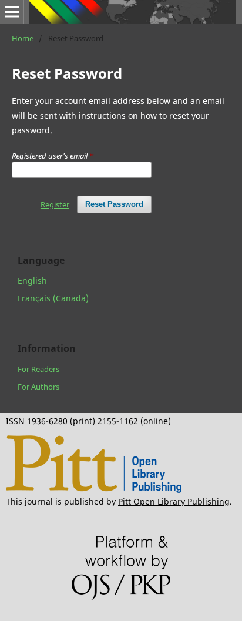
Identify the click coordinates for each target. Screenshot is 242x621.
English (32, 280)
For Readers (38, 369)
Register (55, 204)
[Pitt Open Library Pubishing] (94, 489)
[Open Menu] (11, 12)
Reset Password (114, 204)
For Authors (38, 386)
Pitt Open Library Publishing (174, 501)
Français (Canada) (53, 298)
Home (22, 38)
